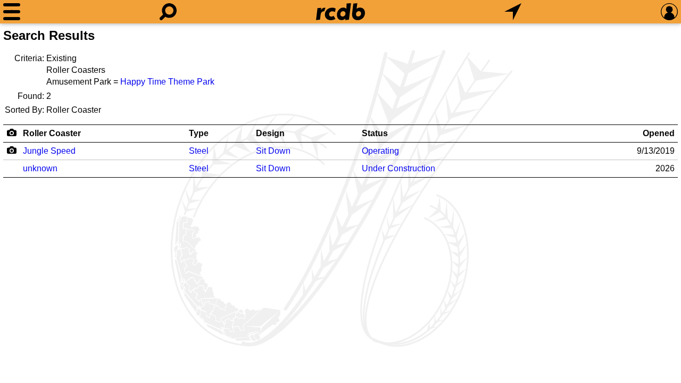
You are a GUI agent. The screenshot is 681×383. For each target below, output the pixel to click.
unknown (40, 168)
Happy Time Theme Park (167, 81)
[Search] (168, 11)
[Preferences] (669, 11)
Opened (659, 133)
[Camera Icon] (11, 150)
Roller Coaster (52, 133)
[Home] (340, 11)
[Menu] (11, 11)
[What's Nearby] (512, 11)
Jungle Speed (49, 150)
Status (375, 133)
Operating (380, 150)
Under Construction (398, 168)
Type (199, 133)
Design (270, 133)
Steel (199, 150)
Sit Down (273, 150)
